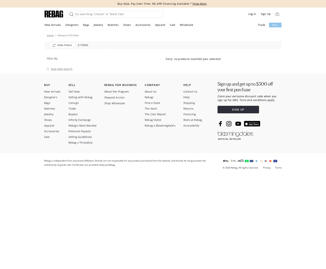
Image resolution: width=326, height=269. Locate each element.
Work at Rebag (192, 120)
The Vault (151, 108)
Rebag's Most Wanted (82, 125)
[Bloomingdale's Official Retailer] (235, 135)
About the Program (116, 91)
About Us (151, 91)
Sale (172, 25)
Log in (252, 14)
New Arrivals (53, 25)
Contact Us (190, 91)
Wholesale (186, 25)
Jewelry (98, 25)
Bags (86, 25)
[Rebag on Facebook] (221, 124)
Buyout (73, 114)
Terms (278, 167)
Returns (188, 108)
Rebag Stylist (153, 120)
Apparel (160, 25)
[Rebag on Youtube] (239, 124)
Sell (275, 25)
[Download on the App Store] (252, 124)
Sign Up (266, 14)
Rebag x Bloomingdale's (160, 125)
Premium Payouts (79, 131)
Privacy (267, 167)
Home (50, 35)
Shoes (127, 25)
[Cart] (277, 14)
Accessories (143, 25)
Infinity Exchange (79, 120)
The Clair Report (155, 114)
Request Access (115, 97)
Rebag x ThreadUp (80, 142)
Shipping (189, 103)
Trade (261, 25)
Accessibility (191, 125)
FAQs (186, 97)
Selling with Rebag (80, 97)
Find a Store (152, 103)
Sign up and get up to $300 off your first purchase (245, 86)
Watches (113, 25)
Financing (189, 114)
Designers (71, 25)
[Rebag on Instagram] (229, 124)
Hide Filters (64, 45)
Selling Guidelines (80, 137)
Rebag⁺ (149, 97)
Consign (73, 103)
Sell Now (74, 91)
